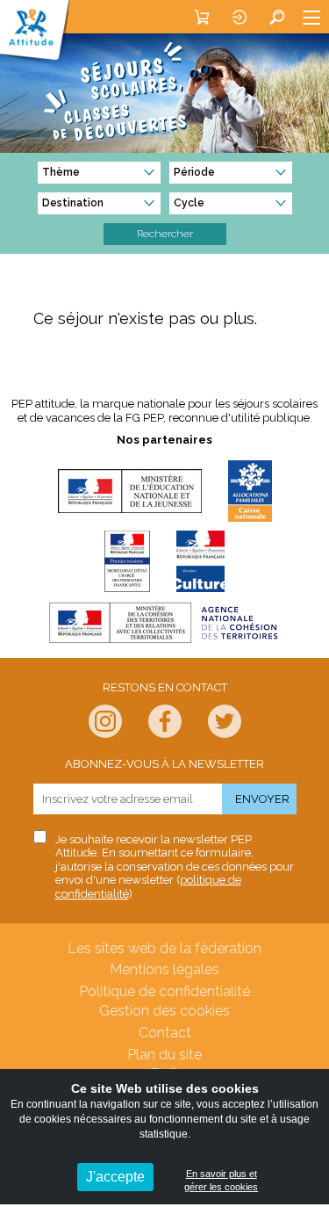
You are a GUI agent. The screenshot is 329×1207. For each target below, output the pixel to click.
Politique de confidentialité (164, 991)
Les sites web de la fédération (164, 948)
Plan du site (164, 1054)
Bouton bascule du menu (311, 16)
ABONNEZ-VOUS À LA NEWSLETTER (164, 763)
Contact (165, 1032)
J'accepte (115, 1176)
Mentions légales (164, 969)
